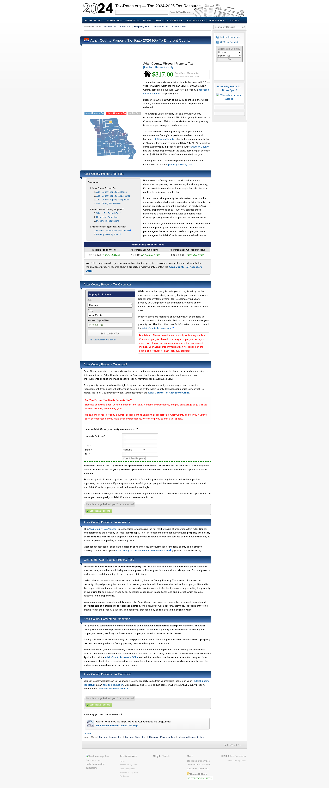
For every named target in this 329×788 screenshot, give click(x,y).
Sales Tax (131, 20)
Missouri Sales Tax (135, 737)
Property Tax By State (129, 772)
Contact (234, 20)
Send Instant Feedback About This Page (116, 725)
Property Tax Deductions (107, 221)
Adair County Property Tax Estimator (113, 196)
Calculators (195, 20)
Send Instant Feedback (100, 511)
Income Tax (113, 20)
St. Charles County (164, 139)
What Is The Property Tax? (108, 213)
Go (229, 59)
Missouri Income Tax (110, 737)
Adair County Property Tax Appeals (112, 200)
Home (122, 761)
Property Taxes (152, 20)
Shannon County (199, 146)
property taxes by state (180, 164)
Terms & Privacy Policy (236, 761)
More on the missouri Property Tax (102, 340)
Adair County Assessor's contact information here (142, 550)
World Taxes (216, 20)
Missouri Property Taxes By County (112, 231)
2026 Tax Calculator (230, 42)
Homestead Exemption (107, 217)
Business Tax (174, 20)
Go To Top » (233, 744)
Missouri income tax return (113, 688)
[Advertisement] (146, 33)
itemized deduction (113, 684)
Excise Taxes (179, 26)
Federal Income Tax (230, 37)
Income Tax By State (128, 765)
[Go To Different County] (172, 40)
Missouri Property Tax (162, 737)
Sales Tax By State (127, 769)
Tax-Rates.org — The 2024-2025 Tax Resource (158, 6)
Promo (87, 733)
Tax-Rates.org (93, 20)
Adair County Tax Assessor (108, 203)
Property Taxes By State (107, 234)
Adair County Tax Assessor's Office (168, 392)
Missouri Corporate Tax (191, 737)
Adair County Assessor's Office (121, 657)
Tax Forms (124, 776)
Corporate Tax (160, 26)
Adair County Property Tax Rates (111, 192)
